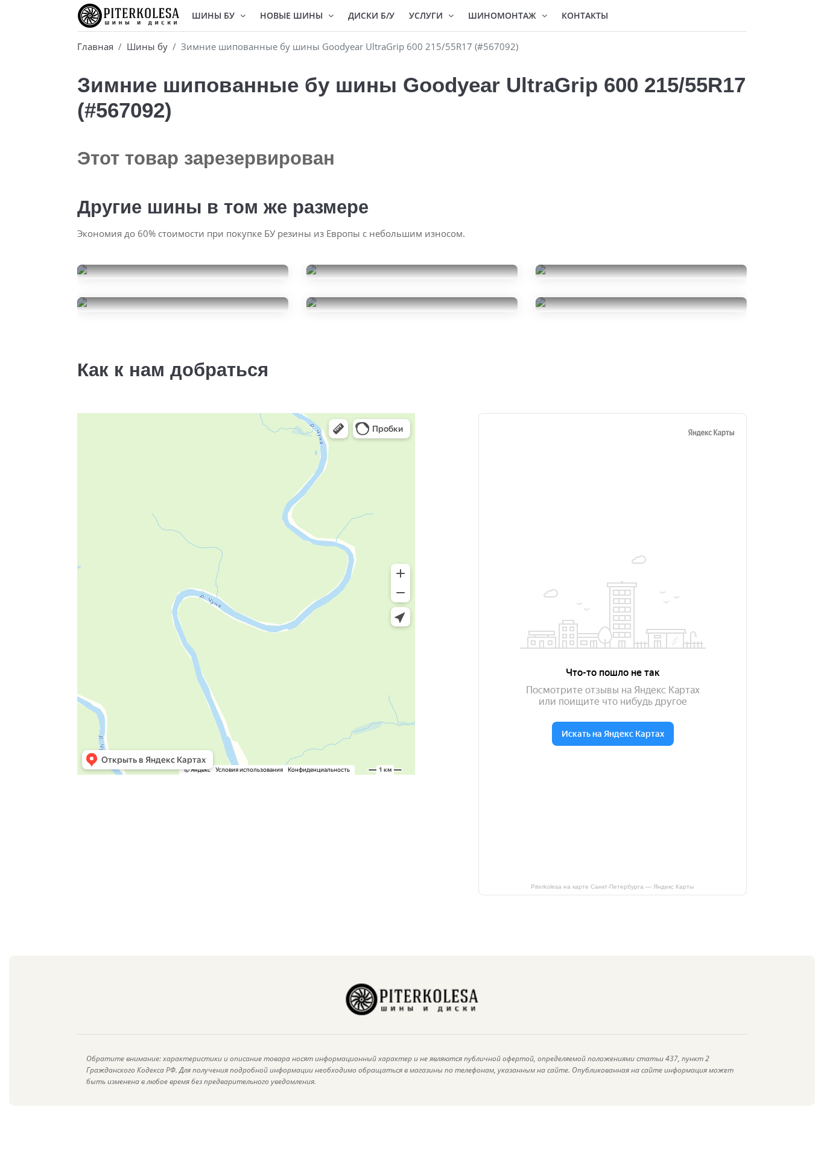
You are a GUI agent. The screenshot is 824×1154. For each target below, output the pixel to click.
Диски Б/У (371, 15)
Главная (95, 46)
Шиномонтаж (503, 15)
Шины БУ (214, 15)
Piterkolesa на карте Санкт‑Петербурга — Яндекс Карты (612, 886)
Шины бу (147, 46)
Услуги (427, 15)
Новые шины (292, 15)
